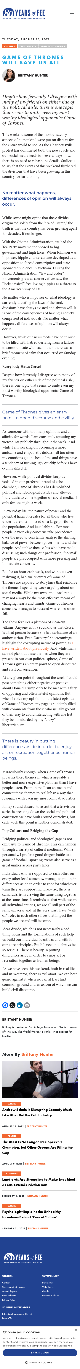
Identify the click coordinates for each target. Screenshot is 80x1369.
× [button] (75, 1330)
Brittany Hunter (33, 75)
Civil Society (28, 46)
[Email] (27, 1005)
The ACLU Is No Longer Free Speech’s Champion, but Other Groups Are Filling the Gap (37, 1147)
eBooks (45, 1291)
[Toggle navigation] (72, 13)
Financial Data (9, 1295)
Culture (9, 46)
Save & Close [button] (40, 1352)
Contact (5, 1282)
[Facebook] (5, 1005)
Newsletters (47, 1282)
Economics (11, 1173)
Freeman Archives (50, 1295)
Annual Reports (9, 1291)
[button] (40, 1362)
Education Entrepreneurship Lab (17, 1314)
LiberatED (7, 1318)
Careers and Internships (13, 1287)
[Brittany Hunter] (8, 75)
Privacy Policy (8, 1299)
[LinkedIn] (20, 1005)
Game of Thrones (53, 46)
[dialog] (40, 1347)
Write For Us (48, 1287)
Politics (12, 1136)
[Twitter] (12, 1005)
